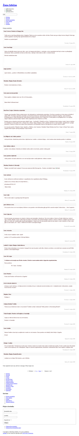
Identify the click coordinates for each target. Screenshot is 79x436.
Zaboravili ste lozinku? (11, 426)
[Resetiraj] (8, 10)
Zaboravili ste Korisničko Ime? (13, 427)
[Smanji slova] (9, 11)
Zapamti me (7, 420)
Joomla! (5, 433)
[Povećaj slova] (10, 9)
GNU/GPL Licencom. (27, 433)
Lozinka (6, 415)
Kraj (40, 371)
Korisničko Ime (8, 411)
